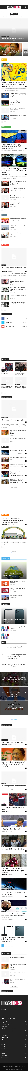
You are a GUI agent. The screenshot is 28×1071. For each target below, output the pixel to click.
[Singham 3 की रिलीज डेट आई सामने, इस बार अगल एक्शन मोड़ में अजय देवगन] (5, 297)
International (4, 141)
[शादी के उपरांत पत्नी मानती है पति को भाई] (5, 466)
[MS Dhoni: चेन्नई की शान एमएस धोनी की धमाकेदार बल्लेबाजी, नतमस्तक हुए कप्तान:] (14, 72)
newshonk (4, 370)
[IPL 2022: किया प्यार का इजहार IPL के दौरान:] (7, 366)
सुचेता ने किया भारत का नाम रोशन (16, 595)
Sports (3, 80)
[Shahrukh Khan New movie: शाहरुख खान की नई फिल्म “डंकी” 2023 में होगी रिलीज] (5, 281)
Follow (25, 322)
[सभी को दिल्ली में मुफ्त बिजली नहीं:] (14, 821)
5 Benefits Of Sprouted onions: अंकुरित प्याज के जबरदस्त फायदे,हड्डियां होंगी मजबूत (12, 870)
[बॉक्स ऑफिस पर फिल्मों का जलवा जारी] (14, 30)
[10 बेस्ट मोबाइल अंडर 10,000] (5, 636)
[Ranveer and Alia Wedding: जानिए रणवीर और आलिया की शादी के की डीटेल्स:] (5, 304)
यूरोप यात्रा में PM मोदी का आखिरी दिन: (12, 849)
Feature (3, 1028)
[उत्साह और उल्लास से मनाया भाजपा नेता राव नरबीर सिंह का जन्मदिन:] (5, 220)
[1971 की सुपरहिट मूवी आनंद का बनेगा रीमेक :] (14, 257)
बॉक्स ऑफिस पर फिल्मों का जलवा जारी (12, 420)
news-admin (4, 86)
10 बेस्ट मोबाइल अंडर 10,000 (16, 634)
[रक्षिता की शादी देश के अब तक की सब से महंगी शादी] (5, 459)
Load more (13, 986)
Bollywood (4, 265)
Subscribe (24, 326)
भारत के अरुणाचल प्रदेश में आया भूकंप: (14, 647)
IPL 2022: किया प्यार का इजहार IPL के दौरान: (6, 372)
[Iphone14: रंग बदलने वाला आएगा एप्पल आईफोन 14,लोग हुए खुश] (14, 615)
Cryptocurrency (5, 1024)
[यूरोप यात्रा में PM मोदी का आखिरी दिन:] (14, 841)
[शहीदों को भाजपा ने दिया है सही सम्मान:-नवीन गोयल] (5, 235)
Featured (4, 49)
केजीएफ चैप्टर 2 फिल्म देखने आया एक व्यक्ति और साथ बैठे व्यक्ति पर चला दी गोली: (20, 373)
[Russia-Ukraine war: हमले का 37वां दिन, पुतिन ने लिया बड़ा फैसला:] (5, 190)
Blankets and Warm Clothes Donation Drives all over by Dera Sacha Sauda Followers (12, 520)
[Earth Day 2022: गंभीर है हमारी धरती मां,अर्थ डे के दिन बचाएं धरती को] (14, 570)
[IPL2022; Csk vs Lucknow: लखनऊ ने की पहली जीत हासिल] (5, 110)
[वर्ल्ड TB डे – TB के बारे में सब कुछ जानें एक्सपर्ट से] (5, 590)
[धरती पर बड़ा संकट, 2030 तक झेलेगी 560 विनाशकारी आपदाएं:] (5, 452)
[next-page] (5, 122)
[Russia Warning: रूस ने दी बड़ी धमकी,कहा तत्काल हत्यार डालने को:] (14, 136)
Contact (23, 1066)
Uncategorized (5, 36)
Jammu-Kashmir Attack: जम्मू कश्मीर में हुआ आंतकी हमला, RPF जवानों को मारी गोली (20, 388)
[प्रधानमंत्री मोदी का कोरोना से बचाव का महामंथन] (14, 708)
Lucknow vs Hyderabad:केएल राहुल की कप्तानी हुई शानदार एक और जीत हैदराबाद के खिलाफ (18, 95)
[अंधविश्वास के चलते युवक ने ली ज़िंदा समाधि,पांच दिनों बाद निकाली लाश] (5, 481)
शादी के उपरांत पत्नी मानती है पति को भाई (17, 464)
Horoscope (4, 1035)
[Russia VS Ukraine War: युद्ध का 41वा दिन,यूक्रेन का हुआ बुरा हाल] (5, 183)
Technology (4, 934)
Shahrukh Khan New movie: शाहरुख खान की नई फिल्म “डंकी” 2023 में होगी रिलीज (18, 281)
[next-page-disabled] (5, 547)
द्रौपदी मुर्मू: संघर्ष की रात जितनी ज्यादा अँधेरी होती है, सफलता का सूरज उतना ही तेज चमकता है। (18, 432)
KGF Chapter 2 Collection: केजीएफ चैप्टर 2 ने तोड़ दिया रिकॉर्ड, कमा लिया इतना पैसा (18, 289)
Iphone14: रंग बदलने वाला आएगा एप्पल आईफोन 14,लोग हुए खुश (14, 620)
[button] (2, 7)
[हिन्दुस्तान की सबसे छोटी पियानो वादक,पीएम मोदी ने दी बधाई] (5, 474)
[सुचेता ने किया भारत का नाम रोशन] (5, 597)
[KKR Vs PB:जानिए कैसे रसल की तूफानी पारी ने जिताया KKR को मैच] (5, 103)
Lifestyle (3, 889)
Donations (4, 538)
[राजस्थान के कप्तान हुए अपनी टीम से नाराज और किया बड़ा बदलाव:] (5, 117)
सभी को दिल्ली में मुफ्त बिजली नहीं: (10, 829)
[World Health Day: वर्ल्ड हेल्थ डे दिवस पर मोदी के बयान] (5, 583)
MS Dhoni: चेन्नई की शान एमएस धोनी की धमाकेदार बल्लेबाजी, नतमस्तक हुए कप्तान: (13, 83)
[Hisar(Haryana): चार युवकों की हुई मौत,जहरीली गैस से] (7, 381)
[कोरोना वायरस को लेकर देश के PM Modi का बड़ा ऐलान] (14, 694)
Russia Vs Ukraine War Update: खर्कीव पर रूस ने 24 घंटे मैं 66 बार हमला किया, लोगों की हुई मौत (13, 170)
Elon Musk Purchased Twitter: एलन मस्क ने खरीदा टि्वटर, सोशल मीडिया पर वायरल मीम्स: (13, 916)
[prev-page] (2, 122)
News (2, 1042)
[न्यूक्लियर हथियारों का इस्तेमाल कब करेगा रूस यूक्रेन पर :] (5, 205)
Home (5, 1065)
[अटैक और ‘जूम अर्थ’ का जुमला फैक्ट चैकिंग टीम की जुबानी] (5, 628)
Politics (3, 222)
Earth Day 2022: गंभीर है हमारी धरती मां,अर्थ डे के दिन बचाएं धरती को (14, 574)
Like (26, 318)
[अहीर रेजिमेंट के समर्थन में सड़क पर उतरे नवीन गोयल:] (5, 227)
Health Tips (14, 674)
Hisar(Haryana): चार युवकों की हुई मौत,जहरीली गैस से (7, 387)
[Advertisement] (14, 2)
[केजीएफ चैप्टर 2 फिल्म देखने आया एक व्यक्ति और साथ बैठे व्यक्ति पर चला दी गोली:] (21, 366)
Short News (4, 1048)
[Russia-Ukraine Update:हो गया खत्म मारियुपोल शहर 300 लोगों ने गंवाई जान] (5, 197)
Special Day (4, 1051)
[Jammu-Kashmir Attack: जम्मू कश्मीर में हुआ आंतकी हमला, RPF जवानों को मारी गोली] (21, 381)
